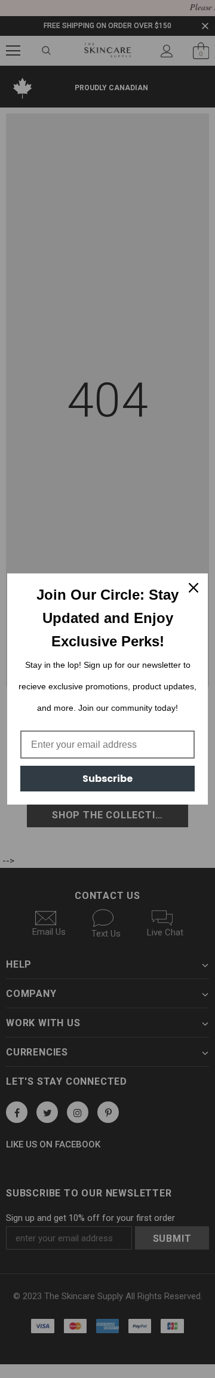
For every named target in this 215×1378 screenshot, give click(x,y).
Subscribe (107, 778)
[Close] (193, 587)
